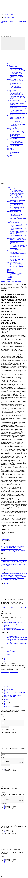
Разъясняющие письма (16, 151)
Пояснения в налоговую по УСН (18, 108)
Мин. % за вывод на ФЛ (16, 144)
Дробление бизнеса (15, 134)
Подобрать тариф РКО (16, 145)
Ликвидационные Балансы (17, 84)
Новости (9, 146)
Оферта (9, 654)
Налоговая (9, 148)
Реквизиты (10, 653)
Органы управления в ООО (17, 70)
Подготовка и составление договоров (17, 643)
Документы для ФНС (15, 83)
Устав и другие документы (17, 76)
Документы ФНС (14, 152)
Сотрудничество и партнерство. (15, 650)
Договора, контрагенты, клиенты (15, 115)
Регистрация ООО (12, 66)
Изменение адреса (15, 93)
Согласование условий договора (18, 123)
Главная (6, 686)
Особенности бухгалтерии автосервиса (11, 573)
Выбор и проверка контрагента (18, 117)
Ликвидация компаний (10, 17)
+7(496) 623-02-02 (5, 21)
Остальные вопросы (15, 87)
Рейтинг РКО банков (15, 141)
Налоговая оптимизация (13, 128)
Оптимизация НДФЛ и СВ (17, 132)
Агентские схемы (14, 135)
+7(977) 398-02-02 (15, 21)
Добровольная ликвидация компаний (17, 637)
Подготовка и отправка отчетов (12, 695)
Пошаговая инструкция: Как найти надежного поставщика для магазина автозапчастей (13, 545)
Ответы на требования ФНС (14, 100)
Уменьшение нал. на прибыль (18, 131)
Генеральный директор (16, 75)
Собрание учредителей (16, 72)
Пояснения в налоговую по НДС (18, 101)
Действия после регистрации (17, 77)
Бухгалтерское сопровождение (12, 16)
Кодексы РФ (13, 153)
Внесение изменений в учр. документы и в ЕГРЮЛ (14, 89)
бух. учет (6, 569)
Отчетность (10, 155)
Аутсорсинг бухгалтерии (10, 688)
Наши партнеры (11, 651)
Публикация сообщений (16, 82)
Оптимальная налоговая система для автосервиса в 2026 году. (13, 627)
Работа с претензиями (16, 127)
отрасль (6, 556)
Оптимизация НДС (15, 130)
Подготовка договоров (10, 696)
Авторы (9, 156)
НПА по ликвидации (15, 86)
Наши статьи (10, 63)
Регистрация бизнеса (9, 14)
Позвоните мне (4, 726)
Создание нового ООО (16, 68)
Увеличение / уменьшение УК (18, 96)
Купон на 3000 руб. (6, 20)
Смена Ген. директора (16, 92)
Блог (8, 644)
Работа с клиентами (15, 121)
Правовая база (10, 149)
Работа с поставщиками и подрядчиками (17, 119)
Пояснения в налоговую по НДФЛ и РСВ (17, 111)
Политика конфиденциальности (9, 672)
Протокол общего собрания (17, 73)
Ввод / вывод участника (16, 94)
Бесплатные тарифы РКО (16, 142)
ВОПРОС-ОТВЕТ (5, 539)
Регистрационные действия (14, 642)
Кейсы (8, 65)
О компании (7, 699)
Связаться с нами (5, 765)
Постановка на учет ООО (17, 69)
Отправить (3, 803)
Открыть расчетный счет (13, 139)
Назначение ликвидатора (16, 80)
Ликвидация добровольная (14, 79)
